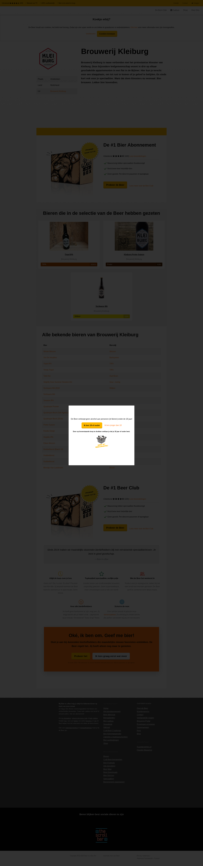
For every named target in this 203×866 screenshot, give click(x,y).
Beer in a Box (101, 411)
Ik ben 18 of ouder (92, 425)
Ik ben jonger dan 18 (113, 425)
